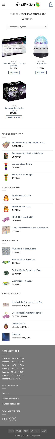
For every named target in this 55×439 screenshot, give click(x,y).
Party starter (41, 63)
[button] (3, 4)
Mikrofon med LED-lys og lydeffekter (14, 64)
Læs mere (14, 72)
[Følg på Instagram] (9, 419)
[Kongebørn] (27, 4)
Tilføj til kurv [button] (14, 117)
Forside (13, 14)
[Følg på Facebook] (4, 419)
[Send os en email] (14, 419)
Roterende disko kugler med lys (14, 109)
